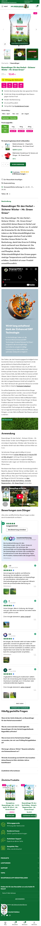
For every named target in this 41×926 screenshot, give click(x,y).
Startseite (4, 63)
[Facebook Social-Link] (2, 915)
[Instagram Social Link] (4, 915)
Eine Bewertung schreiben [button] (17, 530)
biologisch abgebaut (24, 386)
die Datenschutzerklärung (19, 904)
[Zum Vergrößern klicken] (5, 44)
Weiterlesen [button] (7, 558)
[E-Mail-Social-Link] (7, 194)
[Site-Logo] (20, 6)
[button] (3, 29)
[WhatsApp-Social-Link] (9, 194)
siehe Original (25, 617)
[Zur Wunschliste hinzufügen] (16, 786)
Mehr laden (20, 703)
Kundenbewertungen (22, 106)
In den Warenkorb (18, 164)
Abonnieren (20, 899)
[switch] (4, 913)
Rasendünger (14, 63)
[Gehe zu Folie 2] (20, 45)
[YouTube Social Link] (7, 915)
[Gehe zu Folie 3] (22, 45)
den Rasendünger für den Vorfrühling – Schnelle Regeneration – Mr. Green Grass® (16, 480)
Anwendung (5, 110)
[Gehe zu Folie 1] (18, 45)
